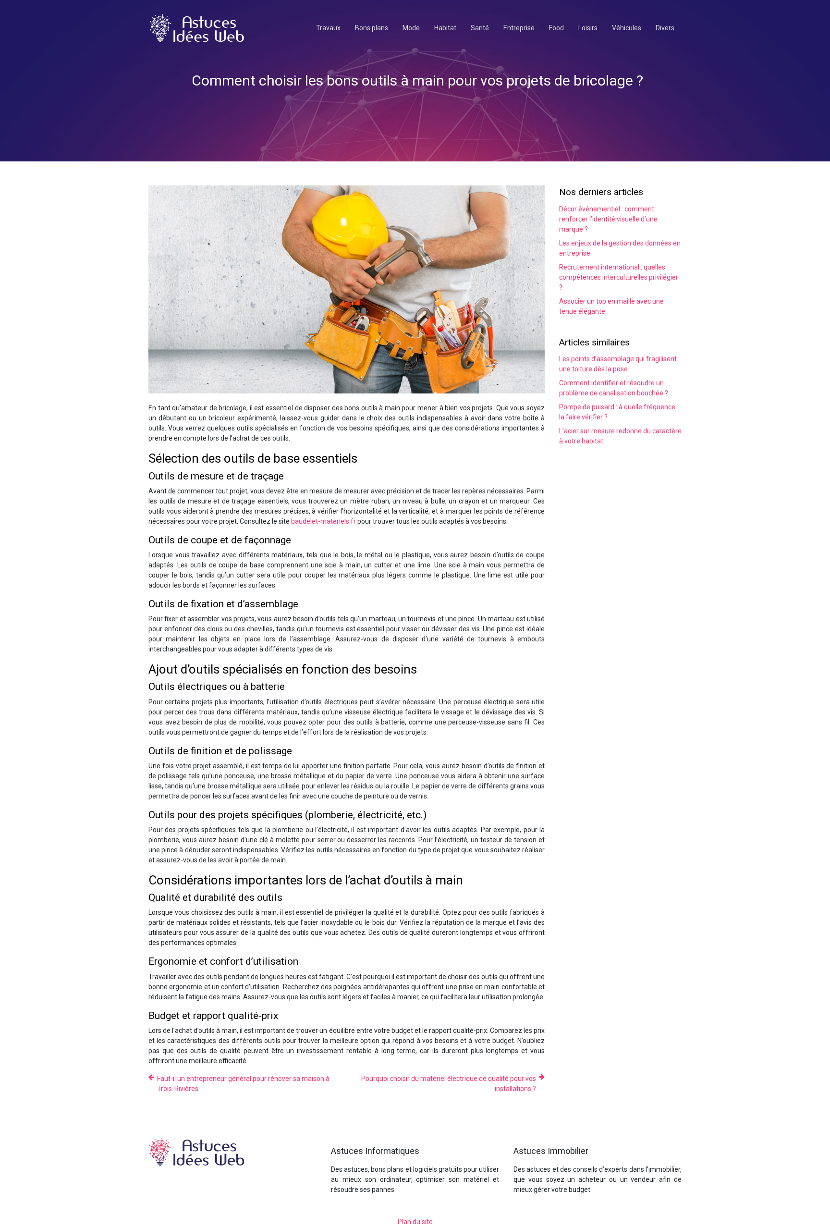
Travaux (328, 28)
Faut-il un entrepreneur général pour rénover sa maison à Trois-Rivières (243, 1083)
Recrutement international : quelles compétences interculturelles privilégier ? (618, 277)
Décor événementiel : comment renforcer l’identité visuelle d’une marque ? (608, 219)
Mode (411, 28)
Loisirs (588, 28)
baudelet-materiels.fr (323, 521)
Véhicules (626, 28)
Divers (665, 28)
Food (556, 28)
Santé (480, 28)
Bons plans (371, 28)
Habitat (445, 28)
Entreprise (519, 28)
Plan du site (415, 1222)
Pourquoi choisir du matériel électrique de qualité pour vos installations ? (448, 1083)
